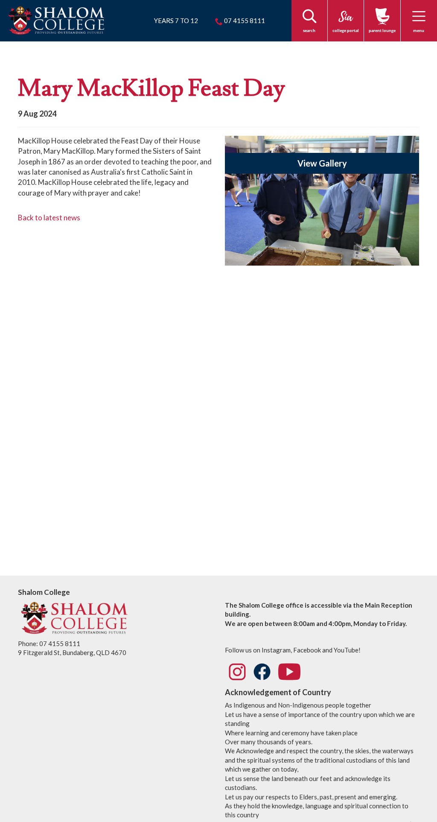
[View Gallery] (322, 204)
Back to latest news (49, 217)
